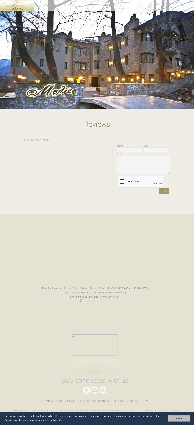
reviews (119, 401)
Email (146, 145)
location (48, 401)
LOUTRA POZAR (149, 410)
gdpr (145, 401)
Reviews (19, 5)
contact (84, 401)
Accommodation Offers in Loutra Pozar (32, 410)
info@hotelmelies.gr (116, 292)
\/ (97, 101)
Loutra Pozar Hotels (169, 410)
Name (120, 145)
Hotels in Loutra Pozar (128, 410)
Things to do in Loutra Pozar (69, 410)
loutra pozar (66, 401)
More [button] (61, 420)
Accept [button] (179, 418)
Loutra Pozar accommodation (100, 410)
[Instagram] (95, 390)
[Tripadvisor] (103, 390)
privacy (133, 401)
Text (119, 154)
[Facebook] (86, 390)
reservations (101, 401)
